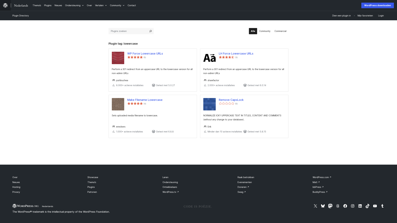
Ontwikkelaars (170, 187)
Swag (242, 192)
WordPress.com (322, 177)
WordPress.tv (171, 192)
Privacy (16, 192)
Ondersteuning (170, 182)
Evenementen (245, 182)
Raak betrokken (246, 177)
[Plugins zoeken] (150, 31)
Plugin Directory (20, 15)
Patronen (92, 192)
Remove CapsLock (231, 99)
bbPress (318, 187)
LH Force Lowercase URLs (236, 53)
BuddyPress (320, 192)
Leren (165, 177)
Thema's (91, 182)
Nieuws (16, 182)
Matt (316, 182)
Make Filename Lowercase (145, 99)
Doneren (243, 187)
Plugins (91, 187)
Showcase (92, 177)
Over (15, 177)
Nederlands (47, 206)
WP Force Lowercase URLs (145, 53)
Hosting (16, 187)
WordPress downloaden (377, 5)
